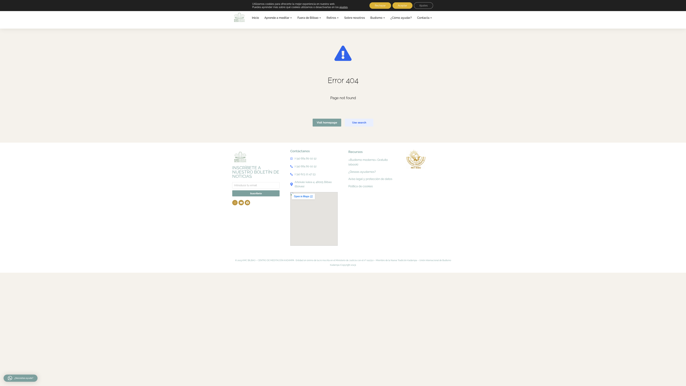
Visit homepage (327, 122)
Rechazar (380, 5)
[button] (21, 378)
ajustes (343, 7)
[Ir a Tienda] (678, 378)
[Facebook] (247, 202)
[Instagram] (235, 202)
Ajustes (423, 5)
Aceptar (402, 5)
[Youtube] (241, 202)
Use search (359, 122)
